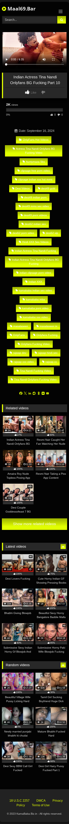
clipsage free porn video (35, 170)
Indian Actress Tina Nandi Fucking (35, 250)
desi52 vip (52, 232)
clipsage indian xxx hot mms (35, 179)
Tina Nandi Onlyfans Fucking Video (35, 379)
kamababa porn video (35, 308)
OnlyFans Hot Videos (35, 139)
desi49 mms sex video (35, 206)
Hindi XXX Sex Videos (35, 241)
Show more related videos (34, 524)
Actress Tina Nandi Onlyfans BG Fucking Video (35, 150)
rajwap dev (19, 352)
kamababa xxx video (35, 317)
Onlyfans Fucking (47, 335)
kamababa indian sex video (35, 290)
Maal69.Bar (21, 8)
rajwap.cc (51, 361)
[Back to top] (57, 812)
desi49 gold (48, 188)
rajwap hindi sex (48, 352)
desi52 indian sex (35, 223)
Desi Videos (22, 188)
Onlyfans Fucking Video (35, 343)
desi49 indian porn (35, 197)
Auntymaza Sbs (35, 161)
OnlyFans (19, 335)
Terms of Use (41, 805)
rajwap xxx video (24, 361)
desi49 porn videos (35, 215)
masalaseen (20, 326)
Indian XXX (35, 281)
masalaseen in (48, 326)
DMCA (41, 800)
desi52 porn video (23, 232)
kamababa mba (35, 299)
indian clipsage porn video (35, 272)
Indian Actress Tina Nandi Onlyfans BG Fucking (35, 261)
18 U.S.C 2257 (19, 800)
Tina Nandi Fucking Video (35, 370)
